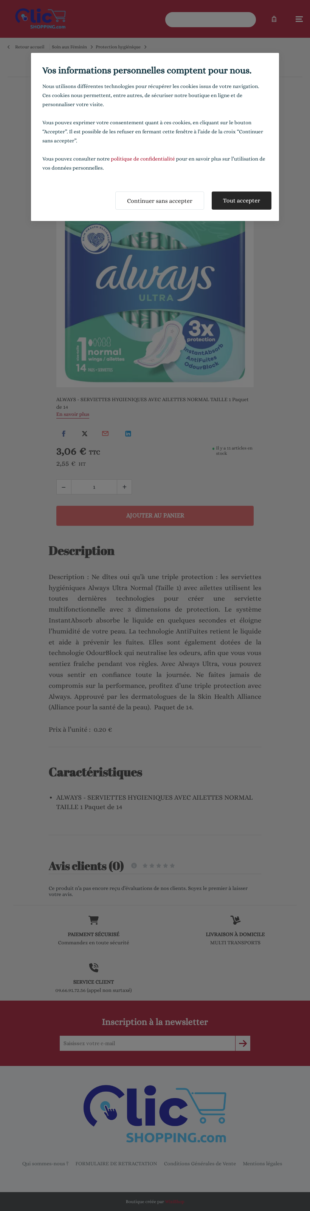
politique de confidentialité (143, 159)
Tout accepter (241, 200)
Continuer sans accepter (159, 200)
